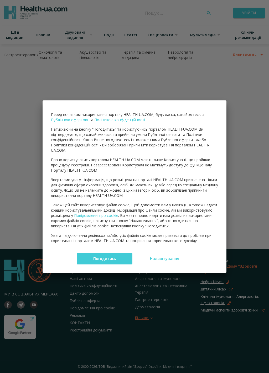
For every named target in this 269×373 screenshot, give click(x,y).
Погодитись (104, 258)
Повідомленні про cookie (96, 215)
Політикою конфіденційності (119, 119)
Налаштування (164, 258)
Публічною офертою (69, 119)
